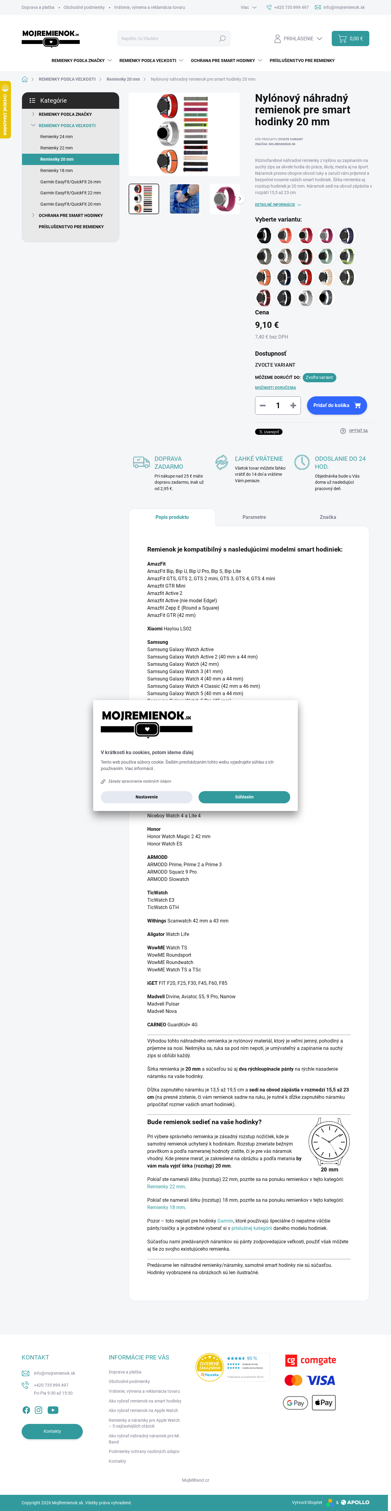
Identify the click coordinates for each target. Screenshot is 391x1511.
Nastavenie (147, 796)
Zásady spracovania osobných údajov (139, 781)
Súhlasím (244, 796)
